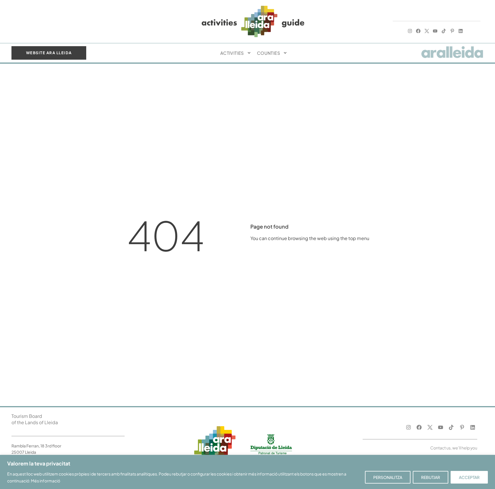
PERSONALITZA (387, 477)
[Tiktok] (443, 31)
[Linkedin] (460, 31)
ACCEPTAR (469, 477)
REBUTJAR (430, 477)
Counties (268, 53)
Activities (232, 53)
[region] (247, 472)
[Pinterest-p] (452, 31)
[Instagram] (410, 31)
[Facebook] (418, 31)
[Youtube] (435, 31)
